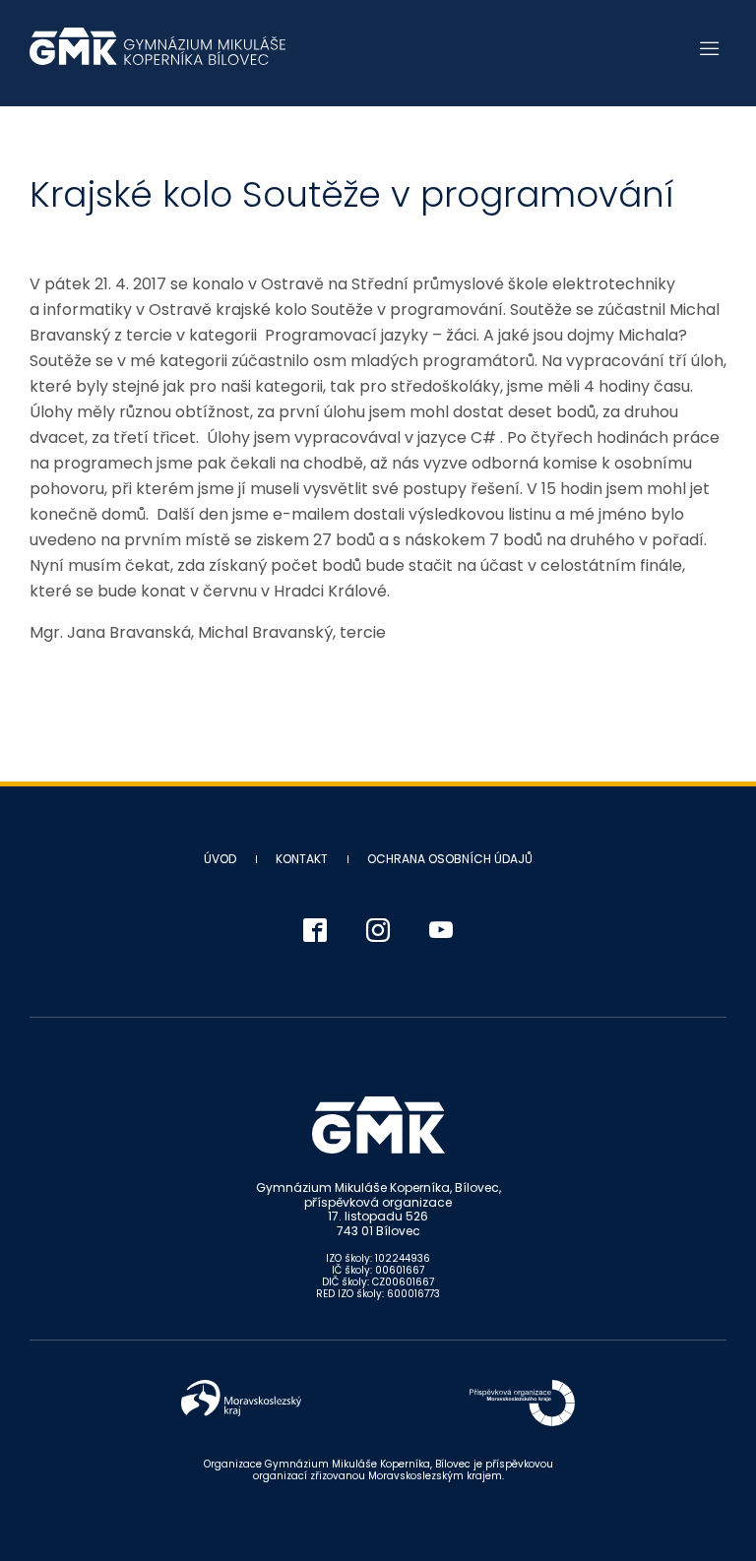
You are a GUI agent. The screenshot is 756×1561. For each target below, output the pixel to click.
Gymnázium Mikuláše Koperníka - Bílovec (157, 56)
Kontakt (302, 858)
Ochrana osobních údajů (450, 858)
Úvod (220, 858)
